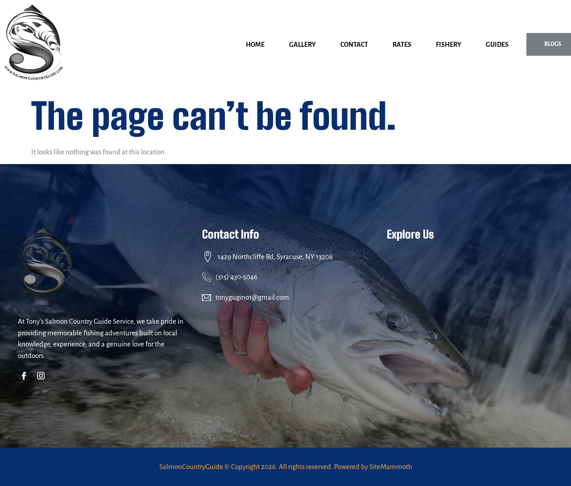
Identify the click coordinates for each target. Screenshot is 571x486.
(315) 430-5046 (236, 276)
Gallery (302, 44)
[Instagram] (42, 376)
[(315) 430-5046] (206, 276)
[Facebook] (25, 376)
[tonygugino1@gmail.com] (206, 297)
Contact (354, 44)
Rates (402, 44)
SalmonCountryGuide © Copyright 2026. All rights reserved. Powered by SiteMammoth (285, 466)
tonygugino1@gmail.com (252, 297)
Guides (497, 44)
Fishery (448, 44)
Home (255, 44)
